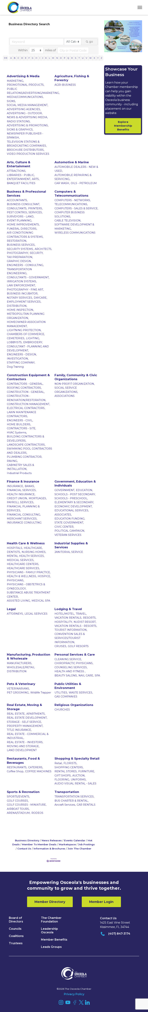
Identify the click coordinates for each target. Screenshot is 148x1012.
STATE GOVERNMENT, (69, 522)
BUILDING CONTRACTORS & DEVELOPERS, (25, 438)
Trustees (16, 943)
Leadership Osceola (49, 930)
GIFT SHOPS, (63, 775)
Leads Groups (51, 947)
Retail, (58, 763)
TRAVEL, (81, 613)
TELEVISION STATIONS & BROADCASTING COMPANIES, (27, 143)
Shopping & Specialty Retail (77, 758)
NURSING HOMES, (34, 552)
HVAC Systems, (17, 432)
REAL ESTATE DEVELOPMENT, (27, 717)
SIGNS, (11, 101)
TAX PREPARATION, (20, 257)
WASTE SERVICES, (81, 692)
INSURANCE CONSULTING (24, 522)
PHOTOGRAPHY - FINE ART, (25, 289)
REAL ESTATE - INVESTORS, (25, 742)
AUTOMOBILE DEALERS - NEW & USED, (76, 169)
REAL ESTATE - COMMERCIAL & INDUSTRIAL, (28, 736)
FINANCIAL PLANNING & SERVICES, (23, 508)
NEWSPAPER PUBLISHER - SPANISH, (25, 135)
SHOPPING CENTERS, (69, 767)
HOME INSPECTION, (20, 309)
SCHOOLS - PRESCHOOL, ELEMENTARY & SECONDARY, (74, 500)
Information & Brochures (49, 848)
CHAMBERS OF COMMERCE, (26, 334)
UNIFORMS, (78, 779)
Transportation (67, 792)
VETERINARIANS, (18, 688)
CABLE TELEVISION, (68, 220)
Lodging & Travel (68, 609)
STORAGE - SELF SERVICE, (24, 722)
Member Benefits (54, 939)
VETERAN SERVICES (68, 535)
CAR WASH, (62, 183)
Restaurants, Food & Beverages (23, 760)
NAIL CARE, (86, 675)
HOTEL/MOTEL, (65, 613)
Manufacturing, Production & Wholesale (28, 656)
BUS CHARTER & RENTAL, (71, 800)
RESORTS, (89, 617)
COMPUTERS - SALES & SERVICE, (76, 208)
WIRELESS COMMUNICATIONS (75, 232)
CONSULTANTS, (17, 208)
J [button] (42, 58)
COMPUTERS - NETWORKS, (73, 200)
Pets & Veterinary (21, 684)
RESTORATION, (17, 240)
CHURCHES (62, 709)
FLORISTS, (70, 763)
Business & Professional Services (26, 193)
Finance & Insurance (23, 481)
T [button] (79, 58)
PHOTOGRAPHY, (18, 253)
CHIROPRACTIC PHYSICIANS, (74, 663)
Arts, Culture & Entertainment (18, 164)
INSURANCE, (15, 486)
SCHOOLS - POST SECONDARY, (75, 494)
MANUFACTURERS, (19, 663)
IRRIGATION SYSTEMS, (22, 281)
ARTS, (35, 179)
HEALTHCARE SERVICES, (23, 568)
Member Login (101, 902)
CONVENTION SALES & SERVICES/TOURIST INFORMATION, (70, 638)
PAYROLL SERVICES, (20, 502)
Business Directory (27, 840)
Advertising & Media (23, 76)
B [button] (15, 58)
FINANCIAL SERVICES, (21, 490)
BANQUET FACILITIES (21, 183)
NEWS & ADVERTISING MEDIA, (27, 117)
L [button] (49, 58)
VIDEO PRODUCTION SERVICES (28, 153)
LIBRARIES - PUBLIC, (21, 175)
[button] (138, 7)
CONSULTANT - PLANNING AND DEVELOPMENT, (28, 348)
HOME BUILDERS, (19, 424)
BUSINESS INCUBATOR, (22, 293)
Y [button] (98, 58)
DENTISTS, (14, 552)
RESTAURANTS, (17, 767)
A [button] (11, 58)
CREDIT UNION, (17, 498)
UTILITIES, (61, 692)
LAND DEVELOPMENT (22, 750)
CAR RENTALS (86, 804)
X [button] (94, 58)
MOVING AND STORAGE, (23, 746)
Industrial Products (19, 473)
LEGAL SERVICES (36, 613)
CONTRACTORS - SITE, (21, 428)
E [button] (25, 58)
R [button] (72, 58)
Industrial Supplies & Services (71, 545)
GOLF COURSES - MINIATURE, (26, 804)
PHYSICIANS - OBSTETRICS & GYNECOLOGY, (26, 586)
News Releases (52, 840)
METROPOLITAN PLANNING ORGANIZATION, (25, 315)
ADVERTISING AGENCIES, (24, 109)
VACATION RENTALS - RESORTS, (76, 625)
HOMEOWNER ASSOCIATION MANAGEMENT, (26, 324)
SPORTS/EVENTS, (18, 796)
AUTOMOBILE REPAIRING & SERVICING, (73, 177)
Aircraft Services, (65, 804)
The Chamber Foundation (51, 919)
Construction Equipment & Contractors (28, 377)
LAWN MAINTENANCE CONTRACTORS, (21, 414)
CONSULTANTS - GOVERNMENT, (28, 277)
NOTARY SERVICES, (20, 297)
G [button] (32, 58)
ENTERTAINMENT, (19, 179)
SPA (97, 675)
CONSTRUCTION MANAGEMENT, (28, 404)
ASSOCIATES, (63, 514)
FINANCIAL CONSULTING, (24, 514)
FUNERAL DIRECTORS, (22, 228)
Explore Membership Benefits (123, 125)
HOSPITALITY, (64, 622)
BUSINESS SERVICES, (21, 244)
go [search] (91, 41)
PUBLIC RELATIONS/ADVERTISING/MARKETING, (33, 91)
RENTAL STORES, (66, 771)
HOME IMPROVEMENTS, (23, 224)
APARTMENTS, (35, 713)
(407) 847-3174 (119, 933)
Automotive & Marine (72, 162)
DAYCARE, (40, 297)
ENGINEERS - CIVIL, (20, 420)
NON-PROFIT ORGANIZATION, (75, 383)
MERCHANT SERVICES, (22, 518)
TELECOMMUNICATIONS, (71, 204)
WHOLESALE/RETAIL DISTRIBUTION (21, 669)
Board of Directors (16, 919)
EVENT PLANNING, (19, 220)
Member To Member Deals (39, 844)
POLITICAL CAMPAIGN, (70, 530)
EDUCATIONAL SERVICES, (72, 510)
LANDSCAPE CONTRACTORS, (26, 444)
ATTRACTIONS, (16, 171)
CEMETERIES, (16, 338)
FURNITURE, (86, 771)
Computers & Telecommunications (71, 193)
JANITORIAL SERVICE (69, 552)
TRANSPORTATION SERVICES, (74, 796)
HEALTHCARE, (33, 548)
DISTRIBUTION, (17, 305)
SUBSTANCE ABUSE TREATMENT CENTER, (28, 594)
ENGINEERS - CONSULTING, (25, 265)
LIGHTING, (33, 338)
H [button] (36, 58)
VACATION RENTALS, (68, 617)
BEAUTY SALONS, (66, 675)
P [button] (64, 58)
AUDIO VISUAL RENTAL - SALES (75, 783)
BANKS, (30, 486)
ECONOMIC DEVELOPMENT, (73, 506)
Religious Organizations (74, 705)
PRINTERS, (35, 208)
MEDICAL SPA (41, 600)
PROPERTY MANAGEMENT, (25, 726)
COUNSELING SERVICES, (71, 667)
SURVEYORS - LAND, (20, 216)
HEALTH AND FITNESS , (70, 671)
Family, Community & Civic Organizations (76, 377)
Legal (11, 609)
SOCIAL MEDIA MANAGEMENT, (27, 105)
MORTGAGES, (38, 498)
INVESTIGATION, (18, 358)
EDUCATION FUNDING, (70, 518)
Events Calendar (74, 840)
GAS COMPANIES (66, 696)
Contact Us (24, 848)
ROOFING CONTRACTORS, (24, 387)
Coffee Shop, (15, 771)
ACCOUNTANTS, (17, 200)
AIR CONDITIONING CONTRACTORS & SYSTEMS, (25, 234)
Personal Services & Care (75, 654)
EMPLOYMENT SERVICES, (24, 301)
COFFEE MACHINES (38, 771)
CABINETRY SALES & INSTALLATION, (20, 467)
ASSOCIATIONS (65, 396)
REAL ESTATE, (16, 713)
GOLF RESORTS (78, 646)
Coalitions (16, 936)
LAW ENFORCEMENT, (21, 285)
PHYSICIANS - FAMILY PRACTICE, (29, 572)
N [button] (57, 58)
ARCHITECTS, (43, 249)
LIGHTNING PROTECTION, (24, 330)
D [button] (22, 58)
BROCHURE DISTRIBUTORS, (25, 149)
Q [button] (68, 58)
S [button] (75, 58)
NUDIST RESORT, (85, 622)
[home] (19, 7)
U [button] (83, 58)
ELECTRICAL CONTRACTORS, (26, 408)
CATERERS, (35, 767)
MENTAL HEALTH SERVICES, (25, 556)
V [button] (86, 58)
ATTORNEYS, (15, 613)
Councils (15, 928)
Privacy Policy (74, 994)
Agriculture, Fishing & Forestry (72, 78)
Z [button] (101, 58)
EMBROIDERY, (33, 342)
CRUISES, (61, 646)
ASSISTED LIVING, (19, 600)
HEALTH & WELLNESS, (22, 576)
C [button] (18, 58)
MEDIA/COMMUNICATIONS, (25, 97)
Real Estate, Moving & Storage (24, 707)
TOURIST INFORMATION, (71, 629)
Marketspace (67, 844)
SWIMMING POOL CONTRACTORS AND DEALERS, (29, 450)
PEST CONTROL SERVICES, (24, 212)
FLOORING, (62, 779)
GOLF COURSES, (18, 800)
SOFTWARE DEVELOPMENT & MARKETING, (74, 226)
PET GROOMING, (18, 692)
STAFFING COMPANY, (21, 362)
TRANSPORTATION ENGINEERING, (19, 271)
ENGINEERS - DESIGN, (22, 354)
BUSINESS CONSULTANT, (23, 204)
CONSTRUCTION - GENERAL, (26, 392)
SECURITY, (36, 253)
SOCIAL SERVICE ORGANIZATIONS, (66, 389)
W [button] (90, 58)
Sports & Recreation (23, 792)
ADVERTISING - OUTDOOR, (24, 113)
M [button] (53, 58)
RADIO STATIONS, (18, 121)
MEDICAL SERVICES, (20, 560)
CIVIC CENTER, (64, 526)
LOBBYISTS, (14, 342)
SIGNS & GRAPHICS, (20, 129)
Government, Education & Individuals (75, 483)
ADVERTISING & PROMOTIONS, (27, 125)
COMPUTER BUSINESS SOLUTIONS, (70, 214)
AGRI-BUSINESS (65, 84)
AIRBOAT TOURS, (18, 809)
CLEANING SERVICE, (68, 659)
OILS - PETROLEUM (84, 183)
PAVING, (12, 461)
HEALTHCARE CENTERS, (23, 564)
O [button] (61, 58)
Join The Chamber (79, 848)
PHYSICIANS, (15, 580)
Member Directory (49, 902)
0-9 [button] (5, 58)
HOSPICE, (44, 576)
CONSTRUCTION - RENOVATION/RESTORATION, (26, 398)
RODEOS (37, 812)
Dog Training (15, 366)
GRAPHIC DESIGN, (19, 261)
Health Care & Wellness (26, 543)
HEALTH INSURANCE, (21, 494)
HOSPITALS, (15, 548)
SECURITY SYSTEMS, (20, 249)
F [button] (29, 58)
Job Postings (86, 844)
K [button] (46, 58)
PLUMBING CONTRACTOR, (24, 456)
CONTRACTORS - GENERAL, (25, 383)
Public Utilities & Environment (68, 686)
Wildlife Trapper (40, 692)
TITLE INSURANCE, (19, 730)
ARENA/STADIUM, (18, 812)
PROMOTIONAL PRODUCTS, (25, 84)
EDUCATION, (84, 490)
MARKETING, (15, 80)
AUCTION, (78, 775)
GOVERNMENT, (65, 490)
